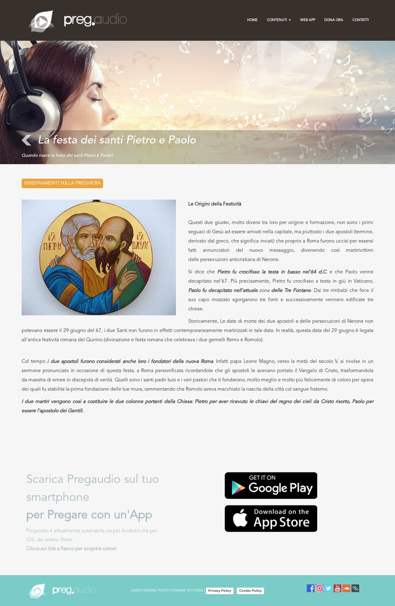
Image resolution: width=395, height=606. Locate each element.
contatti (360, 20)
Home (252, 20)
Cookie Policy (250, 590)
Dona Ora (333, 20)
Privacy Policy (219, 590)
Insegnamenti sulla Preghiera (62, 183)
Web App (307, 20)
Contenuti (277, 20)
